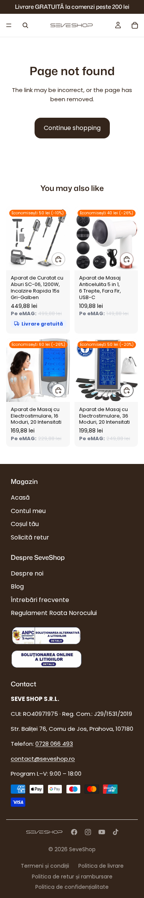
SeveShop (82, 849)
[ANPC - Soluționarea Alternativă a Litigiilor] (46, 636)
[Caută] (25, 25)
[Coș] (134, 25)
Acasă (20, 497)
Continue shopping (72, 127)
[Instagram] (88, 832)
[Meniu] (9, 25)
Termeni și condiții (45, 866)
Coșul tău (25, 524)
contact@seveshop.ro (43, 759)
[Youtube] (102, 832)
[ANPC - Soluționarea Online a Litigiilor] (46, 658)
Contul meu (28, 511)
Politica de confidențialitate (72, 887)
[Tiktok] (115, 832)
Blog (17, 586)
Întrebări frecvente (40, 599)
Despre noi (27, 573)
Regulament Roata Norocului (54, 613)
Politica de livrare (101, 866)
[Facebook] (74, 832)
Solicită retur (30, 537)
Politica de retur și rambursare (72, 876)
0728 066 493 (54, 744)
